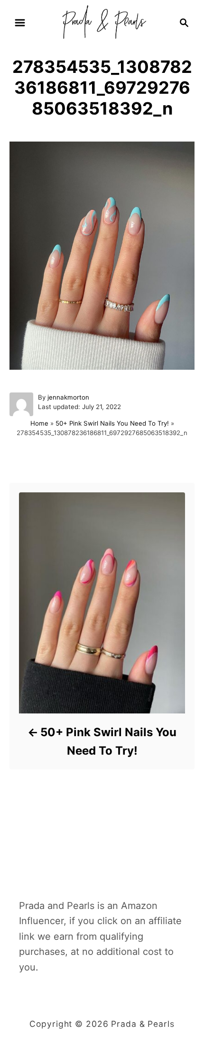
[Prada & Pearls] (102, 21)
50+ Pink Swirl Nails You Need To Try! (112, 423)
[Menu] (20, 22)
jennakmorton (68, 397)
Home (39, 423)
